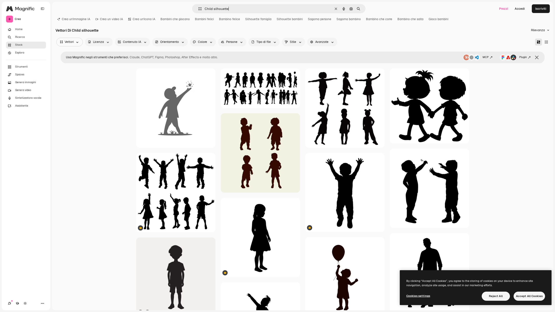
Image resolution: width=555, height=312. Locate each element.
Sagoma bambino (348, 19)
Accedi (520, 9)
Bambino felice (229, 19)
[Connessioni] (9, 303)
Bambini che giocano (175, 19)
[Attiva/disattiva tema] (25, 303)
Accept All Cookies (529, 296)
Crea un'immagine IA (76, 19)
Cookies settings (418, 296)
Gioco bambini (438, 19)
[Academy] (17, 303)
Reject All (496, 296)
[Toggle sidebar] (42, 8)
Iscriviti (540, 9)
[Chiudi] (536, 57)
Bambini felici (204, 19)
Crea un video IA (111, 19)
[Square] (546, 42)
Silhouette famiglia (258, 19)
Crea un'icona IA (144, 19)
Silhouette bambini (290, 19)
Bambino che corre (379, 19)
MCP (486, 57)
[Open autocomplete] (198, 8)
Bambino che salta (410, 19)
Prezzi (503, 9)
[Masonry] (538, 42)
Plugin (523, 57)
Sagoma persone (319, 19)
